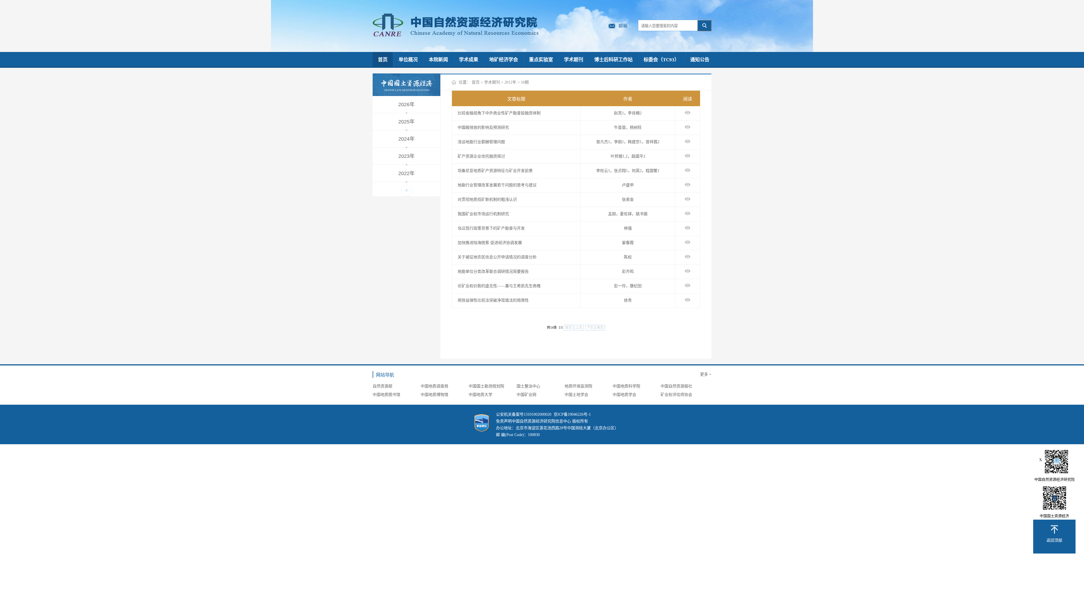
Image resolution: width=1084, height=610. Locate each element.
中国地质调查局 (434, 386)
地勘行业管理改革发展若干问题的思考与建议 (497, 185)
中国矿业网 (526, 395)
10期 (525, 82)
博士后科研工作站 (613, 59)
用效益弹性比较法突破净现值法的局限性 (493, 300)
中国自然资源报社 (676, 386)
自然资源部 (382, 386)
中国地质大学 (480, 395)
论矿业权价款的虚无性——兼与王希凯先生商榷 (499, 286)
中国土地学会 (576, 395)
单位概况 (408, 59)
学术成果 (468, 59)
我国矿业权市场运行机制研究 (483, 214)
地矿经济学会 (503, 59)
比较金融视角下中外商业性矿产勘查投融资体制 (499, 113)
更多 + (705, 374)
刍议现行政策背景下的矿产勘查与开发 (491, 228)
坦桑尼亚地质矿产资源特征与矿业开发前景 (495, 171)
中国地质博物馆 (434, 395)
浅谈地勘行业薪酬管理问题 (481, 142)
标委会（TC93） (661, 59)
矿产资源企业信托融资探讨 (481, 156)
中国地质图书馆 (386, 395)
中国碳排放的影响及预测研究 (483, 127)
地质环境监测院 (578, 386)
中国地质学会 (624, 395)
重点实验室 (541, 59)
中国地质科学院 (626, 386)
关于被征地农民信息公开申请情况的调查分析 (497, 257)
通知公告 (699, 59)
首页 (383, 59)
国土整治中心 (528, 386)
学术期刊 (573, 59)
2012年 (510, 82)
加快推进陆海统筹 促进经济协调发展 (490, 243)
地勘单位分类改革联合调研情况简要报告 (493, 271)
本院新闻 (438, 59)
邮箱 (623, 25)
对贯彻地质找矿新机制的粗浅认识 (487, 199)
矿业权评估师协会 (676, 395)
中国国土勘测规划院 (486, 386)
